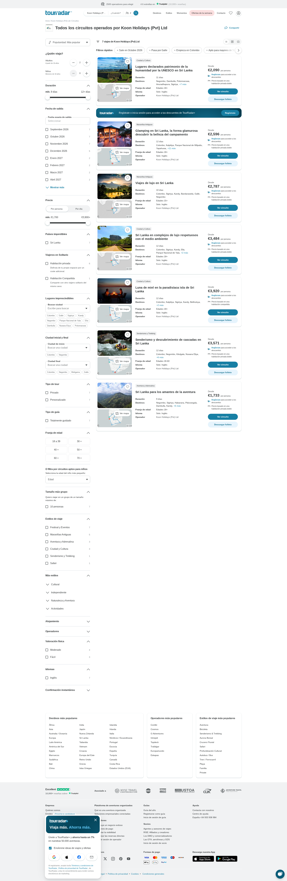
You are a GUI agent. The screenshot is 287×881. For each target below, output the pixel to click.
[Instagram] (113, 859)
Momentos (182, 13)
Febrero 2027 (57, 165)
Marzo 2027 (56, 172)
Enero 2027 (56, 158)
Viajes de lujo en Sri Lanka (154, 183)
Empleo (60, 814)
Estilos (169, 13)
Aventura (204, 725)
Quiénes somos (52, 810)
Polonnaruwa (80, 326)
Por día (78, 209)
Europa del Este (86, 755)
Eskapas (155, 755)
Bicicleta (203, 729)
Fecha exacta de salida (59, 117)
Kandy (81, 315)
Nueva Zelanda (86, 733)
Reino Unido (85, 759)
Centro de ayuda (200, 814)
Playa (202, 764)
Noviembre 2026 (59, 144)
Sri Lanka (55, 242)
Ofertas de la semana (202, 13)
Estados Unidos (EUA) (120, 768)
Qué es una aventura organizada (110, 810)
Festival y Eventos (60, 527)
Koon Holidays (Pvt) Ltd (60, 21)
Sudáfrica (53, 759)
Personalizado (58, 400)
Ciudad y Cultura (59, 549)
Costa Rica (115, 764)
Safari (53, 563)
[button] (223, 76)
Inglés (53, 678)
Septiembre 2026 (59, 129)
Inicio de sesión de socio (155, 843)
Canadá (113, 759)
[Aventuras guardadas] (231, 13)
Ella (86, 321)
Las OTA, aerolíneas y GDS (157, 839)
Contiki (154, 725)
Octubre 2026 (57, 136)
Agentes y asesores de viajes (157, 829)
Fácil (52, 657)
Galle (61, 315)
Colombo (51, 315)
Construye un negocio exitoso (108, 825)
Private (203, 772)
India (81, 725)
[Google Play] (226, 859)
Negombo (51, 321)
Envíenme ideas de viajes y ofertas (72, 848)
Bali (50, 764)
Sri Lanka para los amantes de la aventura (165, 392)
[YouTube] (129, 859)
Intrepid (154, 738)
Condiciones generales (153, 874)
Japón (82, 729)
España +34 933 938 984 (204, 817)
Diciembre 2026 (58, 151)
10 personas (56, 506)
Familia (203, 768)
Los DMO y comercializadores (158, 836)
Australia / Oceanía (58, 733)
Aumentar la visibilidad (105, 832)
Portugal (113, 742)
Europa (52, 738)
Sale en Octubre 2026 (130, 50)
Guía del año (150, 810)
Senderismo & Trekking (211, 733)
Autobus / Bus (206, 755)
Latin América (55, 742)
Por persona (56, 209)
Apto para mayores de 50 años (225, 50)
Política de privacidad (118, 874)
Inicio (47, 21)
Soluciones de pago (103, 829)
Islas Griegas (85, 768)
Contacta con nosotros (203, 810)
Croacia (83, 751)
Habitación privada (60, 263)
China (52, 768)
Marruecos (54, 755)
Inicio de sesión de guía (155, 817)
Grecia (82, 764)
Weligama (75, 372)
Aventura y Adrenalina (62, 541)
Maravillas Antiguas (60, 534)
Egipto (52, 751)
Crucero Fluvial (207, 742)
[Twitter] (105, 859)
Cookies (135, 874)
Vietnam (83, 746)
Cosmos (154, 729)
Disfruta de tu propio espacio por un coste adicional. (67, 269)
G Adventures (157, 733)
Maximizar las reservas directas (109, 836)
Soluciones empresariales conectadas (112, 814)
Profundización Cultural (211, 751)
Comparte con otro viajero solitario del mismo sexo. (68, 284)
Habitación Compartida (62, 278)
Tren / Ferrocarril (208, 759)
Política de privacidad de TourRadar (73, 868)
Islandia (113, 725)
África (51, 725)
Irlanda (113, 729)
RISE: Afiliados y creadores (156, 832)
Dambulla (51, 326)
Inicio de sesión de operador (107, 839)
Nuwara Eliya (65, 326)
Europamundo (157, 751)
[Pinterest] (121, 859)
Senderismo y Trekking (62, 556)
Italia (112, 733)
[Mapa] (238, 41)
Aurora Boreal (206, 738)
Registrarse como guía (154, 814)
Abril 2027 (55, 179)
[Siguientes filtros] (238, 50)
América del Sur (56, 746)
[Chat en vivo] (280, 874)
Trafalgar (155, 746)
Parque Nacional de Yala (70, 321)
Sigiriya (71, 315)
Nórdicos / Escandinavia (121, 738)
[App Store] (203, 859)
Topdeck (155, 742)
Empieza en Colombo (187, 50)
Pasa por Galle (159, 50)
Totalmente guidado (60, 420)
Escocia (113, 746)
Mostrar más (57, 187)
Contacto (221, 13)
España (113, 751)
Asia (51, 729)
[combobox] (68, 308)
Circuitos (75, 21)
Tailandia (83, 742)
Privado (54, 392)
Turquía (113, 755)
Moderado (55, 650)
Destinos (157, 13)
